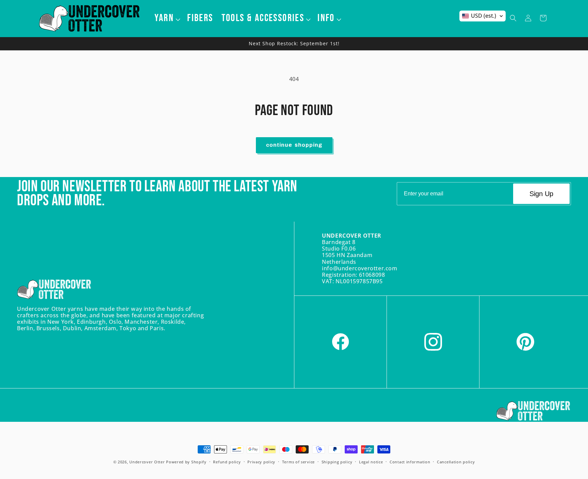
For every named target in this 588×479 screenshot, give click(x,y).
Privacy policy (261, 461)
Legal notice (371, 461)
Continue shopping (294, 145)
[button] (166, 18)
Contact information (410, 461)
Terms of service (298, 461)
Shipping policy (337, 461)
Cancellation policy (456, 461)
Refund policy (227, 461)
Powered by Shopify (186, 461)
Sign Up (541, 193)
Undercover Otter (147, 461)
